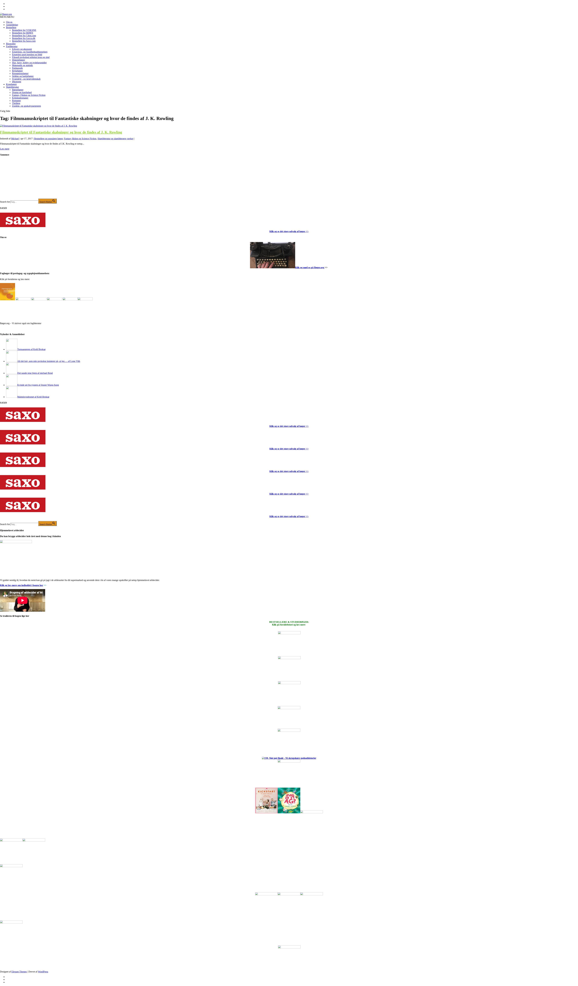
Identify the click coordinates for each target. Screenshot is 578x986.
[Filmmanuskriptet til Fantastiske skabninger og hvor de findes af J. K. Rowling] (38, 126)
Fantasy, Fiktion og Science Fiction (28, 95)
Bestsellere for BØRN (22, 33)
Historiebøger (18, 60)
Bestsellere (11, 27)
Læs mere (4, 149)
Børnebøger (17, 89)
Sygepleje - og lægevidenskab (26, 79)
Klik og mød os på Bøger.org (309, 267)
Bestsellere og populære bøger (48, 138)
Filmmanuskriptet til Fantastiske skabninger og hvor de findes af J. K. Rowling (61, 132)
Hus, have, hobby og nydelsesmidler (29, 62)
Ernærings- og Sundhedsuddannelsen (29, 52)
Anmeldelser (12, 24)
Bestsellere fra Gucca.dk (23, 38)
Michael (15, 138)
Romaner (16, 100)
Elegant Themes (19, 971)
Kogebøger (11, 84)
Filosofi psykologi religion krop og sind (31, 57)
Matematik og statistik (22, 65)
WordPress (43, 971)
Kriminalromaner (20, 98)
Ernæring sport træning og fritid (27, 54)
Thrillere (16, 103)
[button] (7, 17)
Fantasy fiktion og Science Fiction (80, 138)
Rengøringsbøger (20, 73)
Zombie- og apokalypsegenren (26, 106)
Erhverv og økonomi (22, 49)
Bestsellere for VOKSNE (24, 30)
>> (307, 231)
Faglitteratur (11, 46)
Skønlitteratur (12, 87)
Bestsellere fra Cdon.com (24, 35)
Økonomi (16, 81)
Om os (9, 22)
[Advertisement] (22, 180)
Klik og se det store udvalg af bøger (287, 231)
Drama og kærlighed (22, 92)
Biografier (11, 43)
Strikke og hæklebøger (23, 76)
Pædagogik (17, 68)
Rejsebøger (17, 70)
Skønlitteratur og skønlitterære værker (115, 138)
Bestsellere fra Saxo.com (24, 41)
